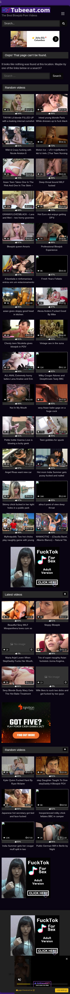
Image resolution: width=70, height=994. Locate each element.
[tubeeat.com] (29, 10)
